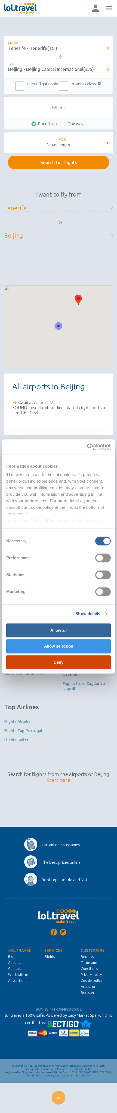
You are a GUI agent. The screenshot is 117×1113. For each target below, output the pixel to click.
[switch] (103, 558)
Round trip (47, 123)
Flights (17, 721)
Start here (58, 780)
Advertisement (20, 980)
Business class (84, 84)
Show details (87, 613)
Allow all (58, 630)
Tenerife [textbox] (55, 207)
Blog (12, 956)
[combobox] (55, 208)
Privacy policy (91, 974)
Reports (87, 956)
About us (15, 962)
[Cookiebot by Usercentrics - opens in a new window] (87, 446)
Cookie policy (91, 980)
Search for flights (58, 162)
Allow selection (58, 646)
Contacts (15, 968)
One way (75, 123)
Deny (58, 662)
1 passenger (58, 144)
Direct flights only (42, 84)
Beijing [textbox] (55, 235)
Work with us (18, 974)
